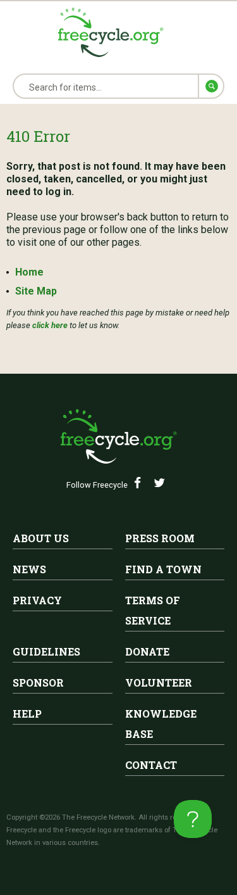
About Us (41, 538)
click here (50, 325)
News (29, 569)
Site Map (36, 291)
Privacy (37, 600)
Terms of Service (152, 610)
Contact (151, 764)
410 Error (38, 136)
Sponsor (38, 682)
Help (27, 713)
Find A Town (163, 569)
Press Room (160, 538)
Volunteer (158, 682)
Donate (147, 651)
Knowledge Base (161, 723)
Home (29, 272)
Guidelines (46, 651)
